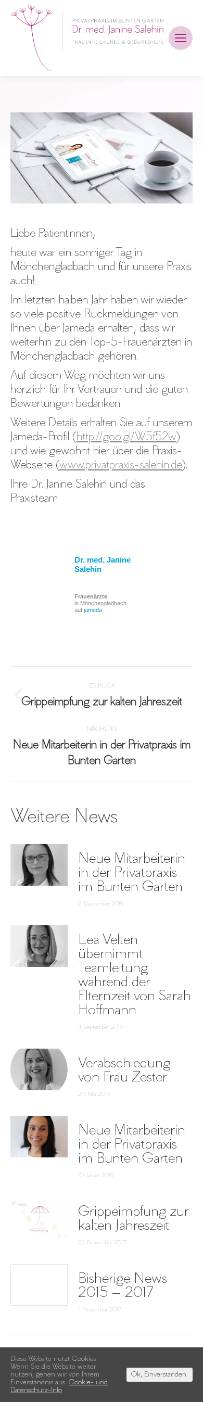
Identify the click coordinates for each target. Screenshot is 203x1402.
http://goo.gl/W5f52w (126, 437)
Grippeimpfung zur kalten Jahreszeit (133, 1218)
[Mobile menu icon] (181, 38)
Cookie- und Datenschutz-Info (59, 1386)
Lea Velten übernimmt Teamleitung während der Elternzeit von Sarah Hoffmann (134, 974)
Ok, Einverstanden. (159, 1375)
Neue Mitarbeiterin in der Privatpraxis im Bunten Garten (131, 872)
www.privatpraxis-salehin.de (120, 465)
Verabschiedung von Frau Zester (124, 1070)
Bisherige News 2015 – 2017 (122, 1285)
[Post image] (39, 865)
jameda (93, 610)
